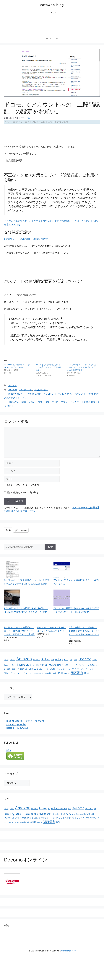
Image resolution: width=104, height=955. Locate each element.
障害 (86, 673)
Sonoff (7, 669)
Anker (45, 659)
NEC (66, 665)
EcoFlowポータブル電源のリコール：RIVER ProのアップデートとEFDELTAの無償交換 (19, 631)
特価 (60, 673)
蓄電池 (66, 673)
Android (36, 659)
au (52, 659)
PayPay (81, 665)
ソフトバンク (81, 669)
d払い (94, 660)
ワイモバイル (38, 673)
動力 (54, 673)
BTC (66, 659)
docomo (12, 385)
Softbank (93, 665)
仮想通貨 (48, 673)
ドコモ (91, 669)
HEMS (13, 665)
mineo (44, 664)
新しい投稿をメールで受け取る (22, 492)
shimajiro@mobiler (16, 724)
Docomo (12, 389)
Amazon (24, 658)
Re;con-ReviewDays (17, 727)
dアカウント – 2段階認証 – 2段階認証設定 (26, 239)
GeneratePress (68, 950)
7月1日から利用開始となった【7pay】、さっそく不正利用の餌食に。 (49, 367)
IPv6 (32, 665)
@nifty (6, 660)
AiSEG (12, 660)
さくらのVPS (50, 669)
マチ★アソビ (19, 673)
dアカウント (25, 389)
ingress (23, 664)
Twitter (20, 669)
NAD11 (60, 665)
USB (31, 669)
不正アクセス (41, 389)
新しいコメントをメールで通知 (22, 485)
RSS (8, 750)
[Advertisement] (53, 24)
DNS (75, 660)
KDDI (37, 665)
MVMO (52, 665)
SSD (13, 669)
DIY (71, 660)
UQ (26, 669)
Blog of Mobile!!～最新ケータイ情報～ (26, 721)
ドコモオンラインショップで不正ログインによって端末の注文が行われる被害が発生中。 (81, 367)
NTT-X (73, 664)
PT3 (87, 665)
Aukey (59, 659)
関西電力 (77, 673)
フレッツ (8, 673)
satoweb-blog (52, 5)
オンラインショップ (65, 669)
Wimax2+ (39, 669)
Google (6, 665)
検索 (50, 547)
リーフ (28, 673)
